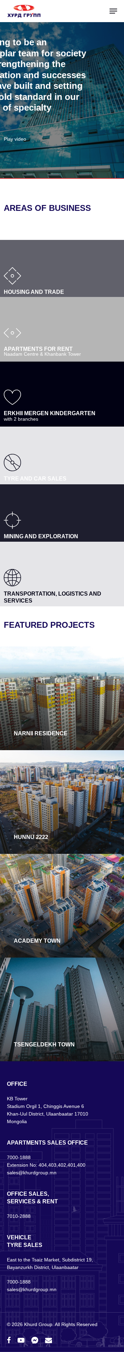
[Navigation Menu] (113, 11)
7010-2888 (19, 1216)
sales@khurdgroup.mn (31, 1172)
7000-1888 (19, 1157)
